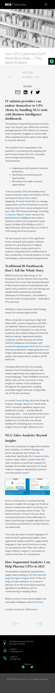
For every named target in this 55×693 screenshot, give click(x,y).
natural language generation (21, 346)
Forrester (20, 201)
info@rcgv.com (16, 651)
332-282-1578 (15, 659)
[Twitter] (31, 667)
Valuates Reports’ (16, 214)
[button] (51, 61)
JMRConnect (31, 609)
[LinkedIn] (23, 667)
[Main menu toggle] (46, 4)
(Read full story (35, 602)
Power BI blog (22, 400)
